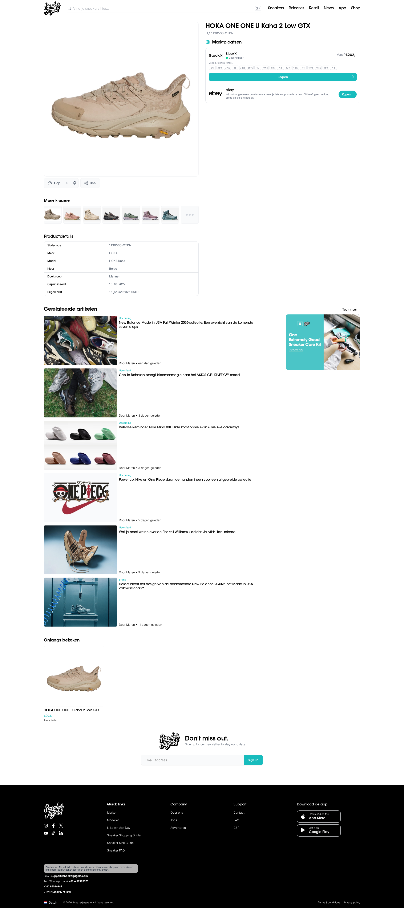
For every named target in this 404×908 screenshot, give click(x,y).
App (342, 8)
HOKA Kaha (117, 261)
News (329, 8)
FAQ (236, 820)
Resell (314, 8)
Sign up (253, 760)
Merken (112, 812)
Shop (355, 8)
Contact (239, 812)
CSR (236, 827)
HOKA (113, 253)
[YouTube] (46, 833)
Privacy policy (351, 902)
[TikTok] (53, 833)
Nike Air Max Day (118, 827)
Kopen (316, 76)
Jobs (173, 820)
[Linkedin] (61, 833)
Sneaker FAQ (116, 850)
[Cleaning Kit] (323, 342)
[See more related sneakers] (190, 215)
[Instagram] (46, 826)
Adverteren (178, 827)
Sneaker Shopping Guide (124, 835)
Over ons (176, 812)
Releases (296, 8)
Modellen (113, 820)
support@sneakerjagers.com (69, 876)
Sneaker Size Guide (120, 843)
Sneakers (276, 8)
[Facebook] (53, 826)
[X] (61, 826)
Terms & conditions (329, 902)
